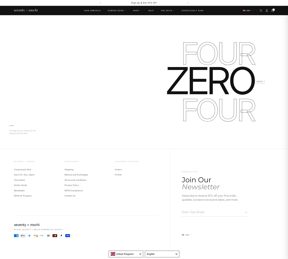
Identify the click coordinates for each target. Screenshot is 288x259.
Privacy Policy (71, 185)
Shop (136, 11)
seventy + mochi (31, 229)
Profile (118, 174)
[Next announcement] (188, 3)
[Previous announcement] (100, 3)
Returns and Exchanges (76, 174)
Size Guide (19, 180)
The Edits (166, 11)
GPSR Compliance (73, 190)
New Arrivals (92, 11)
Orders (118, 169)
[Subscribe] (245, 212)
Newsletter (19, 190)
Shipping (69, 169)
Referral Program (23, 195)
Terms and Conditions (75, 180)
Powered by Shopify (52, 229)
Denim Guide (20, 185)
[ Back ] (260, 81)
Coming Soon (116, 11)
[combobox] (126, 254)
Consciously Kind (193, 11)
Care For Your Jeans (24, 174)
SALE (151, 11)
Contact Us (70, 195)
